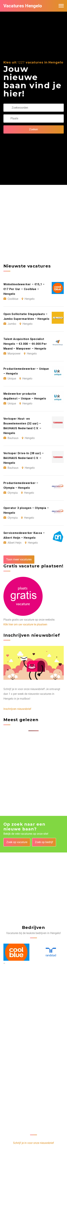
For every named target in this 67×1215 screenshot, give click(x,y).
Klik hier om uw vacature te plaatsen (25, 624)
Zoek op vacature (16, 842)
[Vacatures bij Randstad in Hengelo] (18, 952)
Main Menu (61, 5)
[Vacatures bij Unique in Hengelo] (53, 952)
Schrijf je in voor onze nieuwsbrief (33, 1143)
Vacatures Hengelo (22, 5)
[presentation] (3, 963)
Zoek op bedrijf (44, 842)
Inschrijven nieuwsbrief (17, 709)
